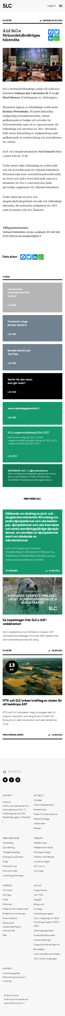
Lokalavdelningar (42, 940)
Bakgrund (39, 904)
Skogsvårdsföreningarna (46, 945)
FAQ (5, 935)
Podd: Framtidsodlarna (46, 814)
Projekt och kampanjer (14, 914)
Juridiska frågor (42, 862)
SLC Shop (7, 890)
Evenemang (40, 810)
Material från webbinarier (16, 909)
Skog (5, 862)
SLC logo (7, 895)
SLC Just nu (39, 866)
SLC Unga (39, 871)
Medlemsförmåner (43, 848)
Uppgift (38, 900)
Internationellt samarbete (47, 954)
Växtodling (8, 843)
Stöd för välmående (44, 857)
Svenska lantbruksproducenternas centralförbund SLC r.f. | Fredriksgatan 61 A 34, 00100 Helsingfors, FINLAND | (16, 811)
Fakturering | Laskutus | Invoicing (14, 979)
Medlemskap (40, 843)
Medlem (38, 838)
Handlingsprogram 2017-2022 (47, 924)
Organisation (40, 890)
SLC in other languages (45, 959)
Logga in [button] (52, 6)
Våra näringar (11, 838)
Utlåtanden (11, 571)
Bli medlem (39, 949)
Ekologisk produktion (13, 857)
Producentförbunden (44, 935)
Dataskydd (8, 923)
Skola (5, 900)
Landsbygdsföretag (13, 876)
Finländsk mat (10, 866)
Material (7, 886)
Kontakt (7, 796)
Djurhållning (9, 848)
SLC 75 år (39, 895)
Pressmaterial (10, 918)
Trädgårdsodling (11, 852)
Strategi (38, 909)
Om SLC (38, 886)
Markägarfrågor (42, 852)
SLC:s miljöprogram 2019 (46, 918)
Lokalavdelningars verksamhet (12, 929)
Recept (37, 828)
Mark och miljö (10, 871)
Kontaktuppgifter (11, 973)
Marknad (7, 904)
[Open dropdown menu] (60, 6)
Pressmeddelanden (13, 735)
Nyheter (7, 21)
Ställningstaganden (44, 931)
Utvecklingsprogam (44, 914)
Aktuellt (39, 796)
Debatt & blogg (41, 819)
